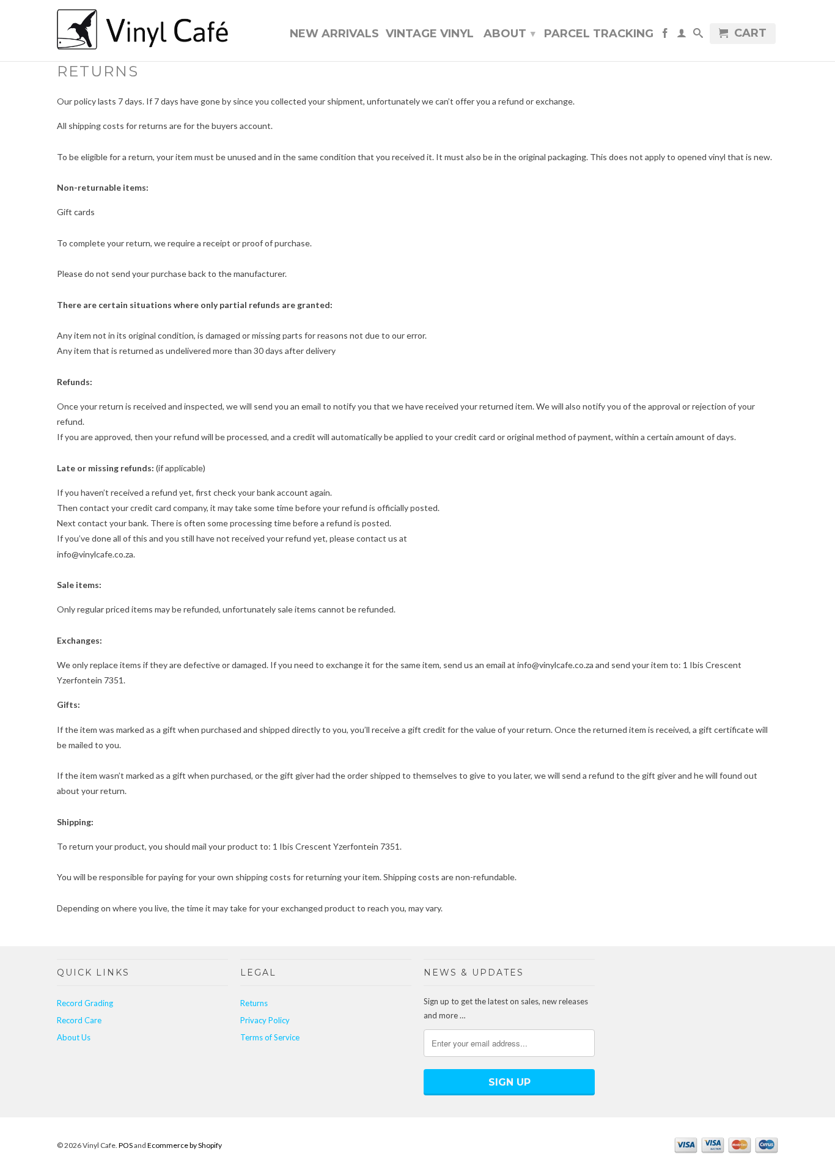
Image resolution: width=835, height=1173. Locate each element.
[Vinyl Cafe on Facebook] (665, 35)
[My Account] (681, 35)
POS (126, 1145)
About (509, 33)
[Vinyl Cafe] (142, 30)
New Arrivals (334, 34)
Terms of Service (270, 1037)
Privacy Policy (265, 1020)
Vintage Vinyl (430, 34)
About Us (73, 1037)
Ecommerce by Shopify (184, 1145)
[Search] (698, 35)
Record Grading (85, 1003)
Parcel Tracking (598, 34)
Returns (254, 1003)
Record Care (79, 1020)
